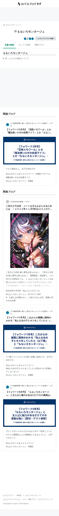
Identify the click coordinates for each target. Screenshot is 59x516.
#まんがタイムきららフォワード (20, 174)
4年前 (27, 202)
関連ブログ (39, 45)
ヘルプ (24, 499)
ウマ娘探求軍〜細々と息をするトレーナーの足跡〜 (29, 123)
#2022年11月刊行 (13, 290)
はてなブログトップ (45, 499)
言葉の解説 (9, 45)
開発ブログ (32, 499)
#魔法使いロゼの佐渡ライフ (18, 177)
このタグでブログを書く (45, 38)
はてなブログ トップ (13, 25)
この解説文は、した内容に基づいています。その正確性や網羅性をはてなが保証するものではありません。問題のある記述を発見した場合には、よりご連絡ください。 (16, 59)
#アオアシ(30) (34, 294)
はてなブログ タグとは (11, 499)
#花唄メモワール (43, 174)
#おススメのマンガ (31, 290)
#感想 (30, 181)
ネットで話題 (24, 45)
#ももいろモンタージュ (16, 181)
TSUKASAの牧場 (16, 202)
